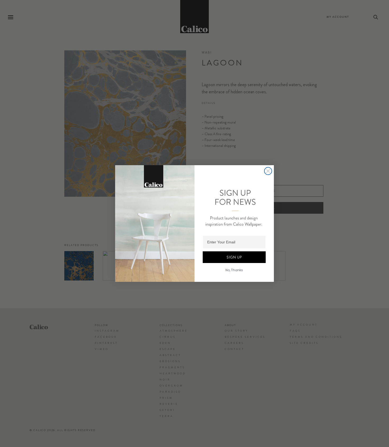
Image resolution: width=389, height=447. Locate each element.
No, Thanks (234, 270)
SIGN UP (234, 257)
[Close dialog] (268, 171)
